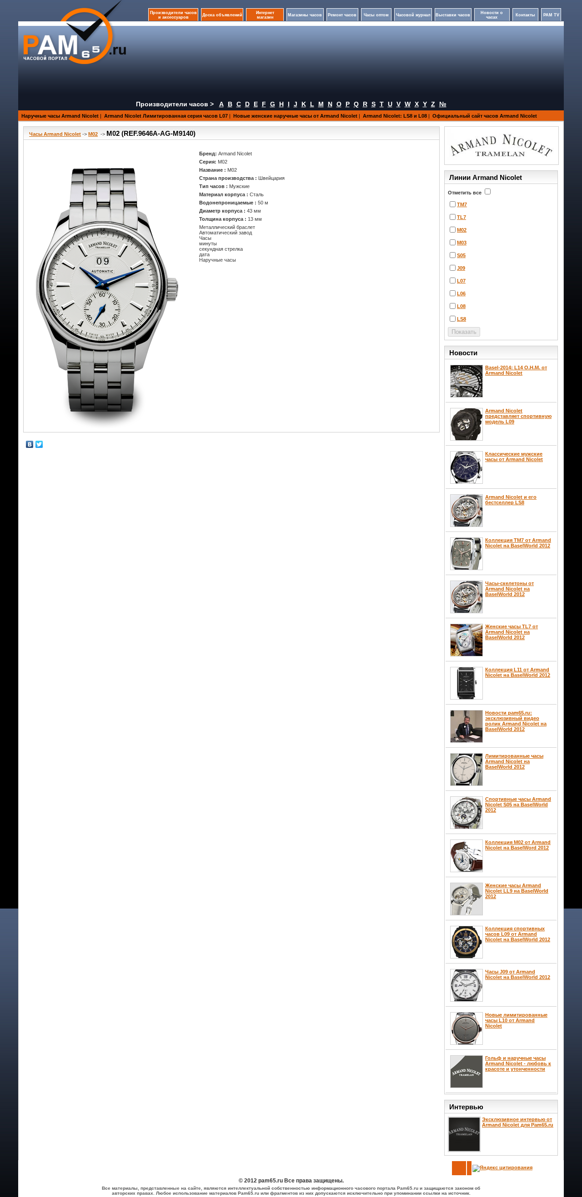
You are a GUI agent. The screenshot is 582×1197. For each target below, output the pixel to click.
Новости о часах (492, 15)
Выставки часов (453, 15)
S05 (461, 255)
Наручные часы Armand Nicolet (60, 116)
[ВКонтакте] (30, 444)
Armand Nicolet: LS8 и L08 (395, 116)
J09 (461, 268)
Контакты (525, 15)
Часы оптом (376, 15)
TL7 (461, 217)
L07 (461, 280)
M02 (93, 134)
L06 (461, 293)
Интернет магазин (265, 15)
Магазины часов (305, 15)
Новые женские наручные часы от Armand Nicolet (295, 116)
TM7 (462, 204)
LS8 (461, 319)
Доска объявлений (222, 15)
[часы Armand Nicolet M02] (106, 288)
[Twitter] (39, 444)
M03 (462, 242)
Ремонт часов (342, 15)
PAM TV (551, 15)
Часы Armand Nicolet (55, 134)
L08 (461, 306)
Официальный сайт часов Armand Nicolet (484, 116)
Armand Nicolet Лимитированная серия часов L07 (166, 116)
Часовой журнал (413, 15)
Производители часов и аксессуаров (173, 15)
